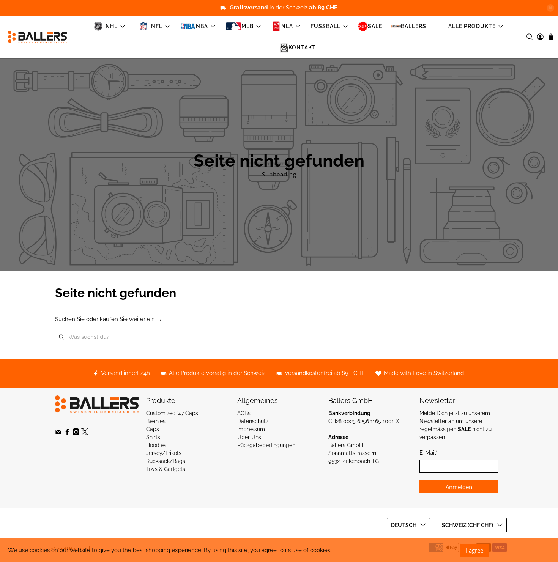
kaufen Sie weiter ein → (131, 319)
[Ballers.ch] (37, 37)
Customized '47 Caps (172, 413)
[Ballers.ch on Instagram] (76, 433)
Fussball (325, 26)
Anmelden (459, 487)
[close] (550, 8)
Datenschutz (252, 421)
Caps (152, 429)
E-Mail (428, 452)
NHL (112, 26)
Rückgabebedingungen (266, 445)
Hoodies (156, 445)
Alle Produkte (472, 26)
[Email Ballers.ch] (58, 433)
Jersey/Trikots (163, 453)
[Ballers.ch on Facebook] (67, 433)
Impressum (251, 429)
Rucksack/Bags (165, 461)
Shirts (153, 437)
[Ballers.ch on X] (84, 433)
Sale (375, 26)
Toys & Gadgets (165, 469)
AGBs (244, 413)
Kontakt (302, 47)
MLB (247, 26)
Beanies (156, 421)
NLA (287, 26)
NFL (156, 26)
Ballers (413, 26)
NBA (202, 26)
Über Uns (249, 437)
